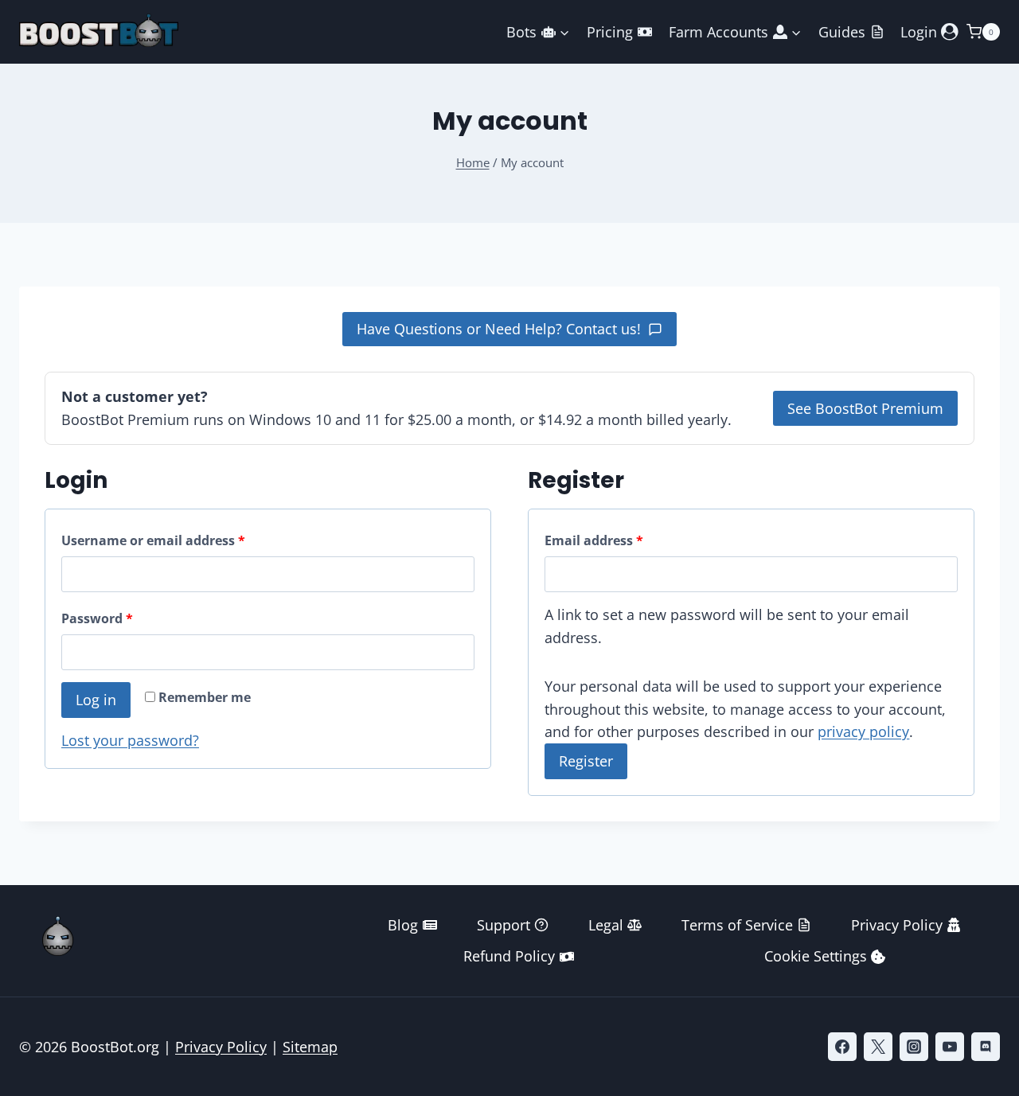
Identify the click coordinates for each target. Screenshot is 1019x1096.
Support (503, 924)
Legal (605, 924)
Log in (96, 699)
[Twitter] (878, 1046)
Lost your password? (130, 740)
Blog (403, 924)
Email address (622, 540)
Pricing (610, 31)
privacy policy (863, 731)
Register (586, 760)
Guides (841, 31)
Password (125, 618)
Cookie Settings (815, 955)
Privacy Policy (897, 924)
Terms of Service (737, 924)
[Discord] (985, 1046)
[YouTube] (949, 1046)
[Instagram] (914, 1046)
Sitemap (310, 1046)
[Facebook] (842, 1046)
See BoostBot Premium (865, 408)
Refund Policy (509, 955)
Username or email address (181, 540)
